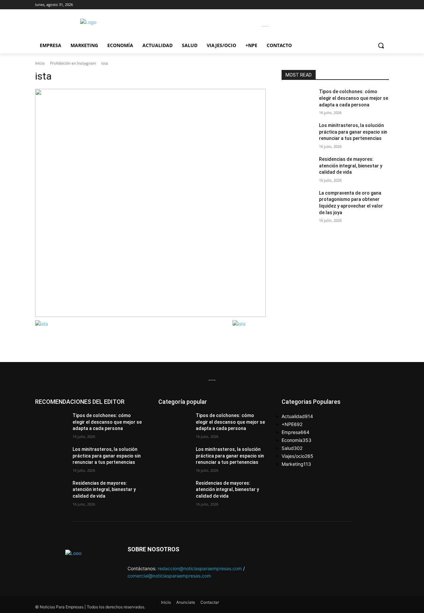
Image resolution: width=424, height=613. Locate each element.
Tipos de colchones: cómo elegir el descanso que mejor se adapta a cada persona (353, 98)
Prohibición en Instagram (73, 63)
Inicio (40, 63)
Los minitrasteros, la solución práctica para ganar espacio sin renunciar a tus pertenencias (353, 132)
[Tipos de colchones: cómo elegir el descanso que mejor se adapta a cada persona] (298, 100)
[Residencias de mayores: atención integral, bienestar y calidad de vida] (298, 167)
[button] (381, 45)
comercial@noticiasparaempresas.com (169, 576)
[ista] (150, 203)
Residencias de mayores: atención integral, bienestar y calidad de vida (350, 165)
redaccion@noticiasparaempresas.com (200, 568)
